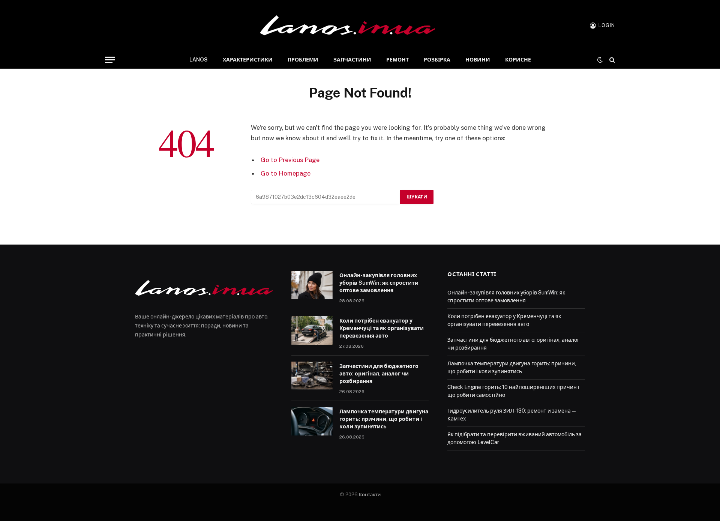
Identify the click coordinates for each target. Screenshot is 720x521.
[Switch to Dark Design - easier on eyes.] (600, 60)
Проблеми (303, 60)
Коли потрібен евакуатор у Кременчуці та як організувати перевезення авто (381, 328)
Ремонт (397, 60)
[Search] (611, 59)
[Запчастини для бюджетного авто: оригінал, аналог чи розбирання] (312, 376)
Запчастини (352, 60)
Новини (477, 60)
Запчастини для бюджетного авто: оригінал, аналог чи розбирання (378, 373)
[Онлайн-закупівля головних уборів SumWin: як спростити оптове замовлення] (312, 285)
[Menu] (110, 59)
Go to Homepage (285, 173)
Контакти (370, 494)
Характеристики (248, 60)
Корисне (518, 60)
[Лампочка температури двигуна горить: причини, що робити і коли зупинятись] (312, 421)
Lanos (198, 60)
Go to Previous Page (290, 160)
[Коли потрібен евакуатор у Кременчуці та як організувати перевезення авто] (312, 330)
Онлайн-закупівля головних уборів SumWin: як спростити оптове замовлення (378, 282)
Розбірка (437, 60)
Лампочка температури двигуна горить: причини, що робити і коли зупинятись (383, 418)
